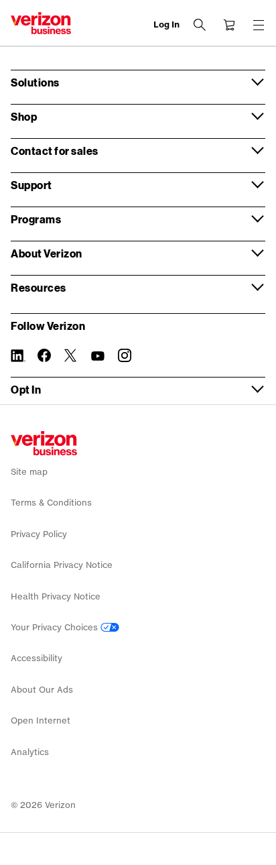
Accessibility (36, 658)
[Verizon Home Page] (44, 443)
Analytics (30, 752)
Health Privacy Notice (55, 596)
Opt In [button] (26, 389)
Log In (166, 24)
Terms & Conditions (51, 503)
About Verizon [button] (46, 253)
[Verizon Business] (41, 23)
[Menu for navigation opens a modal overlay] (258, 25)
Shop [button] (24, 116)
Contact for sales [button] (54, 150)
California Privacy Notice (62, 565)
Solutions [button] (35, 82)
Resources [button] (38, 287)
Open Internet (40, 720)
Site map (29, 472)
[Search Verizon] (199, 25)
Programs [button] (36, 219)
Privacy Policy (39, 534)
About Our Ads (42, 690)
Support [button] (31, 184)
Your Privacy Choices (55, 627)
